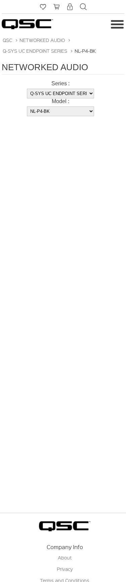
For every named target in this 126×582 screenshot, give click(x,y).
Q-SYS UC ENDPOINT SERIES (35, 51)
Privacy (65, 569)
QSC (7, 40)
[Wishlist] (43, 6)
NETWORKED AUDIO (42, 40)
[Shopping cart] (56, 6)
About (65, 557)
